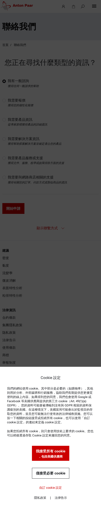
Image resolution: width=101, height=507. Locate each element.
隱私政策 (40, 497)
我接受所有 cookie (50, 453)
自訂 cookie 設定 (50, 487)
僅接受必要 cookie (50, 473)
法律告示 (61, 497)
